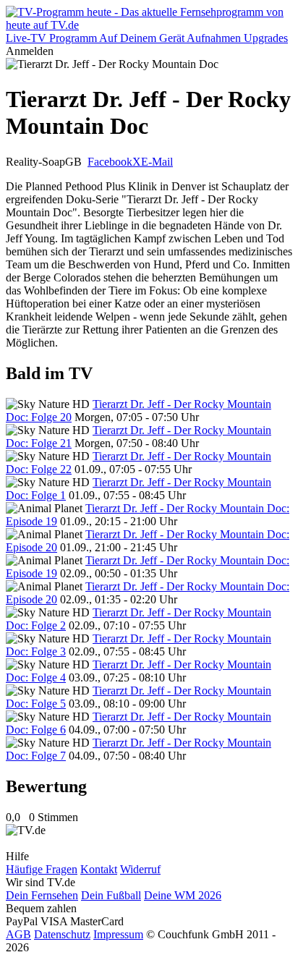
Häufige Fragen (41, 869)
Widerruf (140, 869)
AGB (18, 934)
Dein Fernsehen (42, 895)
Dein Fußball (111, 895)
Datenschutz (62, 934)
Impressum (118, 934)
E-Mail (157, 162)
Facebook (110, 162)
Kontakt (98, 869)
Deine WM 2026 (182, 895)
